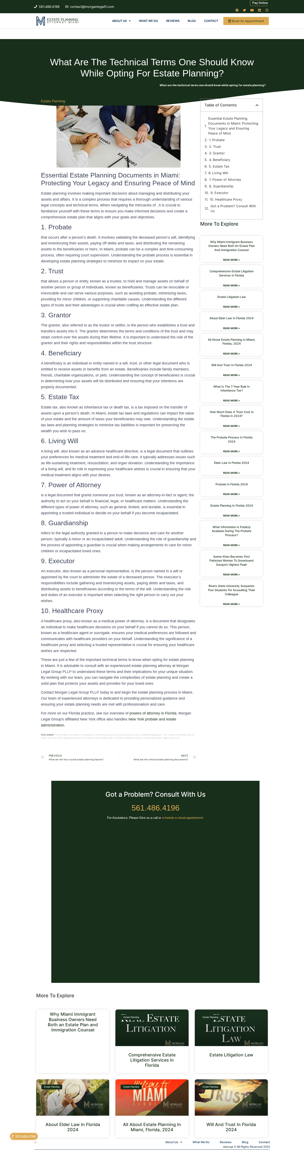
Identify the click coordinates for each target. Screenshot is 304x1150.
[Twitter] (244, 10)
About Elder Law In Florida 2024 (231, 318)
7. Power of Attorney (225, 179)
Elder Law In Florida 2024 (231, 462)
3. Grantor (217, 153)
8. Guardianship (221, 186)
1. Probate (217, 140)
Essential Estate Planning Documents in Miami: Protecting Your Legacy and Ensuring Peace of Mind (233, 125)
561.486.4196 (156, 808)
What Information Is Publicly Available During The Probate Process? (231, 531)
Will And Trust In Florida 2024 (231, 365)
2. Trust (215, 146)
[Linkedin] (259, 10)
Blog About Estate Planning (142, 85)
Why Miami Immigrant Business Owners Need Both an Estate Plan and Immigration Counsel (231, 246)
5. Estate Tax (219, 166)
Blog (192, 21)
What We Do (148, 21)
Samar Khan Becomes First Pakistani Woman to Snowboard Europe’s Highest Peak (231, 560)
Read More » (231, 259)
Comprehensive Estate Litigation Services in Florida (152, 1060)
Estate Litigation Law (231, 297)
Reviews (173, 21)
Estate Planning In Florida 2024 (231, 505)
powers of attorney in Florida (152, 713)
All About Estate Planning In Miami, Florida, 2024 (152, 1127)
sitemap (228, 1146)
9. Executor (220, 193)
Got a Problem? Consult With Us (233, 208)
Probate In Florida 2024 (231, 484)
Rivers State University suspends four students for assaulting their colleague (231, 590)
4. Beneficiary (219, 160)
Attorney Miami (63, 22)
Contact (211, 21)
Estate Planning (62, 20)
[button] (257, 105)
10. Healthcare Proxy (226, 199)
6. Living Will (218, 173)
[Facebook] (237, 10)
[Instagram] (267, 10)
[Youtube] (252, 10)
